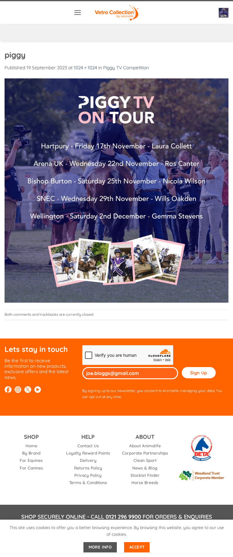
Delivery (88, 460)
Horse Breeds (144, 482)
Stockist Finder (145, 475)
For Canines (31, 467)
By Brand (31, 453)
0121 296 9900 (123, 516)
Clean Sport (145, 460)
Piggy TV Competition (126, 67)
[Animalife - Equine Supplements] (116, 12)
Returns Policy (88, 467)
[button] (78, 12)
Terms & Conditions (88, 482)
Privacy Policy (88, 475)
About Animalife (145, 445)
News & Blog (144, 467)
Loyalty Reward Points (88, 453)
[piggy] (116, 190)
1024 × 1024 (85, 67)
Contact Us (88, 445)
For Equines (31, 460)
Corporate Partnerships (145, 453)
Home (31, 445)
